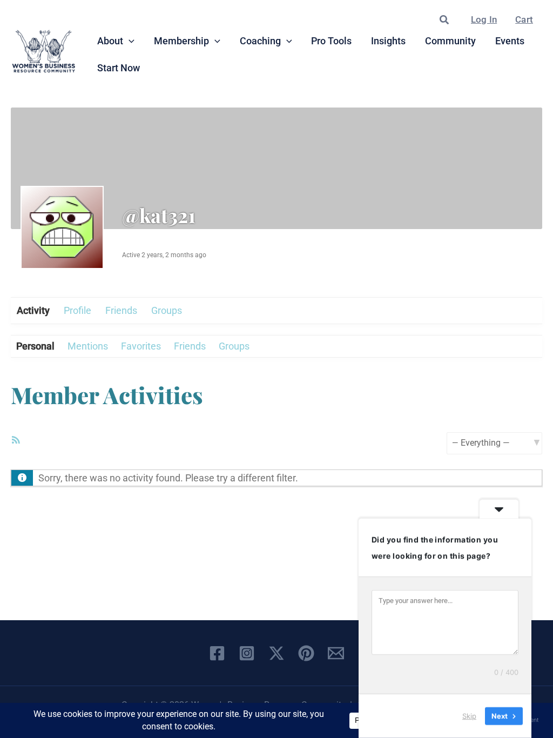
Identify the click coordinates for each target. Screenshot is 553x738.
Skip (469, 716)
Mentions (88, 346)
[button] (445, 20)
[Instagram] (247, 653)
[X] (276, 653)
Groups (166, 310)
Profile (77, 310)
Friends (121, 310)
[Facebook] (217, 653)
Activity (33, 310)
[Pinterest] (306, 653)
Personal (35, 346)
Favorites (141, 346)
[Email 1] (336, 653)
